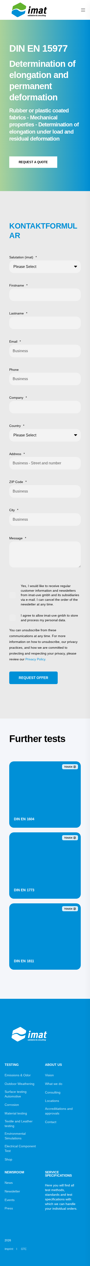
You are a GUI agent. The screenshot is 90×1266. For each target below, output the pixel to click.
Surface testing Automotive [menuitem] (16, 1094)
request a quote (33, 162)
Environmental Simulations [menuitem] (15, 1136)
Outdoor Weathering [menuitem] (19, 1084)
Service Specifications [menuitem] (58, 1174)
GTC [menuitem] (24, 1249)
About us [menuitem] (53, 1065)
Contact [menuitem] (50, 1122)
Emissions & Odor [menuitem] (18, 1075)
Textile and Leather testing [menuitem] (19, 1123)
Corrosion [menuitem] (12, 1105)
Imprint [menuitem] (9, 1249)
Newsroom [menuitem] (14, 1172)
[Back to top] (80, 1256)
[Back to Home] (30, 18)
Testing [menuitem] (12, 1065)
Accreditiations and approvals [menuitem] (59, 1111)
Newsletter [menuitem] (12, 1191)
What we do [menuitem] (53, 1084)
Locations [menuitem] (52, 1101)
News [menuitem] (9, 1183)
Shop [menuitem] (8, 1159)
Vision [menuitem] (49, 1075)
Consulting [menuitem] (52, 1092)
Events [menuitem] (10, 1200)
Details (45, 818)
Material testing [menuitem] (16, 1113)
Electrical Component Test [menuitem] (20, 1148)
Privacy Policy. (35, 659)
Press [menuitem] (9, 1208)
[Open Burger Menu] (83, 10)
